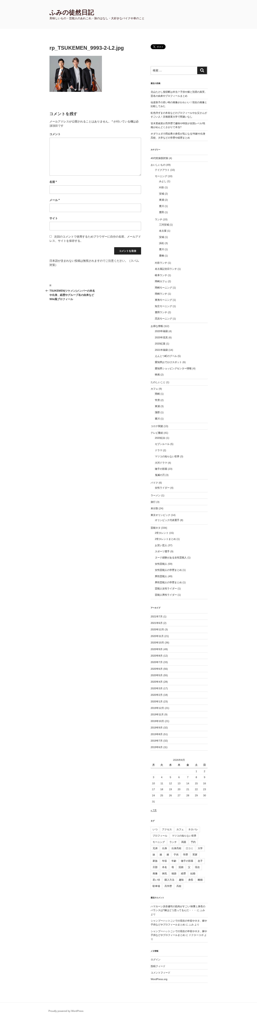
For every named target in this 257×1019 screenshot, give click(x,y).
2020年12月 (157, 629)
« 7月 (154, 810)
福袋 (174, 873)
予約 (193, 842)
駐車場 (156, 886)
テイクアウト (162, 169)
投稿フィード (158, 966)
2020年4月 (157, 681)
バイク (154, 482)
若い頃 (156, 879)
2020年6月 (157, 668)
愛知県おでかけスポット (168, 362)
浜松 (161, 243)
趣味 (181, 879)
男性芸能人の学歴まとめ (168, 582)
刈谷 (161, 187)
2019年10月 (157, 721)
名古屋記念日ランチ (166, 268)
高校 (178, 886)
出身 (164, 848)
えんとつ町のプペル (166, 356)
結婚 (192, 873)
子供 (176, 854)
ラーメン (155, 495)
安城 (161, 193)
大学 (200, 848)
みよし (162, 181)
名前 (53, 181)
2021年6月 (157, 623)
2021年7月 (157, 616)
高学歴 (168, 886)
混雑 (181, 867)
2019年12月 (157, 708)
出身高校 (176, 848)
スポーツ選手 (162, 551)
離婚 (200, 879)
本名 (164, 867)
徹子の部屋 (161, 468)
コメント (55, 134)
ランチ (158, 219)
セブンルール (162, 444)
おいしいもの (158, 164)
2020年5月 (157, 675)
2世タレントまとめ (165, 539)
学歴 (185, 854)
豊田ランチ (161, 312)
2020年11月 (157, 636)
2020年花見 (161, 337)
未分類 (154, 508)
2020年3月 (157, 688)
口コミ (189, 848)
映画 (157, 374)
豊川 (161, 206)
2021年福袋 (161, 349)
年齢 (174, 860)
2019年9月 (157, 727)
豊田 (161, 212)
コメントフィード (160, 972)
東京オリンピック (160, 515)
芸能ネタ (155, 527)
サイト (53, 218)
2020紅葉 (160, 343)
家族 (155, 860)
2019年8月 (157, 734)
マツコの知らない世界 (167, 456)
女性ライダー (162, 487)
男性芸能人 (161, 576)
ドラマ (158, 450)
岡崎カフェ (161, 281)
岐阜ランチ (161, 275)
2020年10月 (157, 642)
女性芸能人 (161, 563)
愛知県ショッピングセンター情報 (173, 368)
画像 (155, 873)
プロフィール (160, 835)
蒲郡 (157, 412)
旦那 (155, 867)
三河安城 (164, 224)
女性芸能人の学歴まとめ (168, 570)
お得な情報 (157, 326)
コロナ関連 (157, 426)
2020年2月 (157, 694)
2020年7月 (157, 662)
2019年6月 (157, 747)
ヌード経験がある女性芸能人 (171, 557)
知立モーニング (163, 306)
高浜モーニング (163, 318)
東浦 (161, 199)
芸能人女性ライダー (166, 588)
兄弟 (155, 848)
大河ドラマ (161, 462)
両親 (183, 842)
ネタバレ (193, 829)
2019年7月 (157, 740)
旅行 (153, 501)
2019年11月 (157, 714)
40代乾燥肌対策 (159, 158)
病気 (164, 873)
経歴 (183, 873)
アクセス (167, 829)
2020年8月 (157, 655)
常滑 (157, 400)
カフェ (154, 388)
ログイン (155, 959)
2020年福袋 (161, 331)
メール (54, 200)
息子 (200, 860)
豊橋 (161, 255)
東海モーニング (163, 299)
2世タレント (162, 532)
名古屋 (162, 230)
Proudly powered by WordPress (65, 1011)
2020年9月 (157, 649)
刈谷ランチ (161, 262)
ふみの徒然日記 (71, 12)
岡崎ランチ (161, 293)
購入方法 (169, 879)
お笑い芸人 (161, 545)
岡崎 (157, 393)
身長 (190, 879)
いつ (155, 829)
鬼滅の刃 (160, 475)
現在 (197, 867)
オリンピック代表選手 (167, 520)
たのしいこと (158, 382)
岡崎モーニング (163, 287)
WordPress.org (159, 979)
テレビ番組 (157, 432)
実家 (194, 854)
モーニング (161, 176)
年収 (164, 860)
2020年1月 (157, 701)
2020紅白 (160, 437)
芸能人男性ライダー (166, 594)
